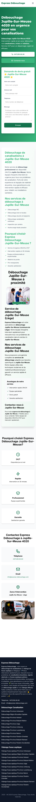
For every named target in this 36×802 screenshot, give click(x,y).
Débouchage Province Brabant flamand (14, 740)
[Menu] (33, 3)
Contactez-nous (19, 60)
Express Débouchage (13, 3)
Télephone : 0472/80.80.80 (10, 700)
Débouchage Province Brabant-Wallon (13, 721)
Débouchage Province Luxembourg (13, 730)
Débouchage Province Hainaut (11, 717)
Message (7, 107)
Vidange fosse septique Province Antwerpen (16, 751)
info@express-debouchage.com (18, 577)
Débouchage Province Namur (11, 733)
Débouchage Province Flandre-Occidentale (15, 743)
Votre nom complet (9, 81)
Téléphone (7, 98)
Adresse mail (8, 90)
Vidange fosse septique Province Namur (14, 773)
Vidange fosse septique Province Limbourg (15, 767)
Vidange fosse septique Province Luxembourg (16, 770)
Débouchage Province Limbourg (12, 727)
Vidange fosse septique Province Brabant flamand (17, 781)
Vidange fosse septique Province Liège (14, 763)
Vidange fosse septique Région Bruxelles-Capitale (17, 754)
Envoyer (18, 125)
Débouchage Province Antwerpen (12, 711)
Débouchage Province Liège (10, 724)
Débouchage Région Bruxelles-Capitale (14, 714)
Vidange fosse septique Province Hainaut (14, 757)
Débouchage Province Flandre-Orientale (14, 736)
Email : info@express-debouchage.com (14, 703)
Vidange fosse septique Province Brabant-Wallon (17, 760)
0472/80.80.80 (19, 54)
